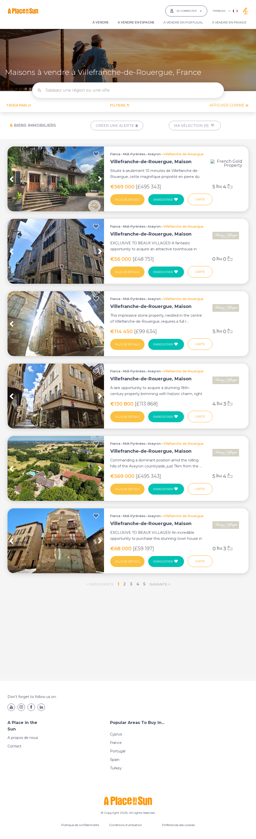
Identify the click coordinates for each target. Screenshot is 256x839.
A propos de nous (23, 737)
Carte (200, 199)
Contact (15, 746)
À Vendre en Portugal (183, 22)
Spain (115, 759)
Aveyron (154, 154)
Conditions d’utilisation (125, 825)
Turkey (116, 768)
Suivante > (160, 584)
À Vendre (100, 22)
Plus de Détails (127, 199)
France (115, 154)
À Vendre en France (229, 22)
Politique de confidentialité (80, 825)
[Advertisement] (128, 635)
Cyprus (116, 734)
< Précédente (100, 584)
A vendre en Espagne (136, 22)
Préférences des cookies (178, 825)
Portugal (117, 751)
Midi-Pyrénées (134, 154)
